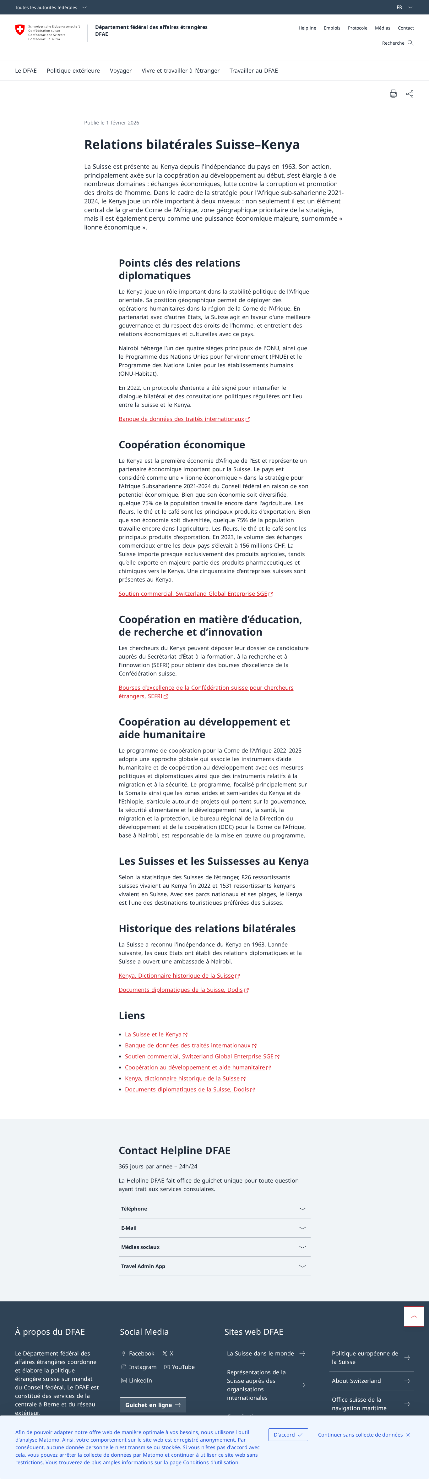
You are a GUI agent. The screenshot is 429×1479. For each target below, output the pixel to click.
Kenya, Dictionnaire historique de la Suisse (176, 975)
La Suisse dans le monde (260, 1353)
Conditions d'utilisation (210, 1462)
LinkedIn (140, 1380)
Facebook (142, 1353)
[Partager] (409, 93)
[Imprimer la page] (393, 93)
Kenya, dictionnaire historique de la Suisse (182, 1078)
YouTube (183, 1367)
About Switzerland (356, 1380)
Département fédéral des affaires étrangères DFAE (152, 30)
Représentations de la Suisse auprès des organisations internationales (256, 1384)
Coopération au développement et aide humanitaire (195, 1067)
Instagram (143, 1367)
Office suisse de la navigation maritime (359, 1404)
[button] (26, 70)
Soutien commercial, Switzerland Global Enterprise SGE (193, 593)
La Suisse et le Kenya (153, 1034)
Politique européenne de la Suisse (365, 1357)
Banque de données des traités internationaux (181, 418)
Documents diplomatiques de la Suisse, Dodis (181, 989)
